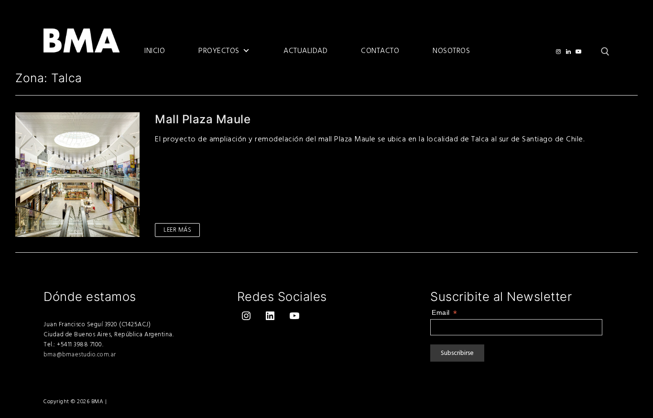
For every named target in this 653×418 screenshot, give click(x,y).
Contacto (380, 51)
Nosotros (451, 51)
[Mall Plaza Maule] (77, 174)
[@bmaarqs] (558, 51)
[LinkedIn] (568, 51)
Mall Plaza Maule (202, 119)
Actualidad (305, 51)
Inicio (154, 51)
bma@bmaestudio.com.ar (80, 354)
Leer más (177, 230)
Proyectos (218, 51)
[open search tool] (605, 51)
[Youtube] (578, 51)
